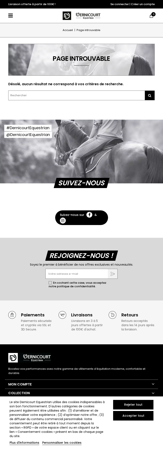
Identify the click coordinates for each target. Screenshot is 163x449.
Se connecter (119, 4)
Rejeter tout (133, 404)
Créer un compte (143, 4)
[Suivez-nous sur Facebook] (89, 215)
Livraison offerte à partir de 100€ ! (32, 4)
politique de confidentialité (76, 286)
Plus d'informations (24, 443)
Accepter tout (133, 416)
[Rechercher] (150, 95)
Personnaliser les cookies (62, 443)
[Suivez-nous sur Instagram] (63, 221)
